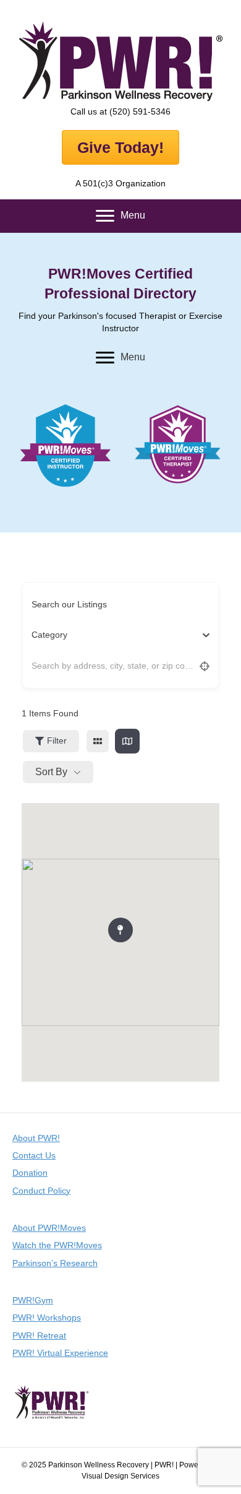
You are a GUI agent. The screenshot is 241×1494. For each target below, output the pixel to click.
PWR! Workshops (46, 1317)
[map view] (127, 741)
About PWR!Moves (49, 1228)
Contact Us (34, 1155)
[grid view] (97, 741)
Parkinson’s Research (55, 1263)
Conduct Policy (41, 1191)
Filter (57, 740)
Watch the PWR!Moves (57, 1245)
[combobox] (116, 635)
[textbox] (49, 635)
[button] (120, 927)
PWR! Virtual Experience (60, 1353)
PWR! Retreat (39, 1335)
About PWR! (36, 1138)
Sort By (51, 772)
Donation (30, 1173)
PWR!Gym (32, 1300)
